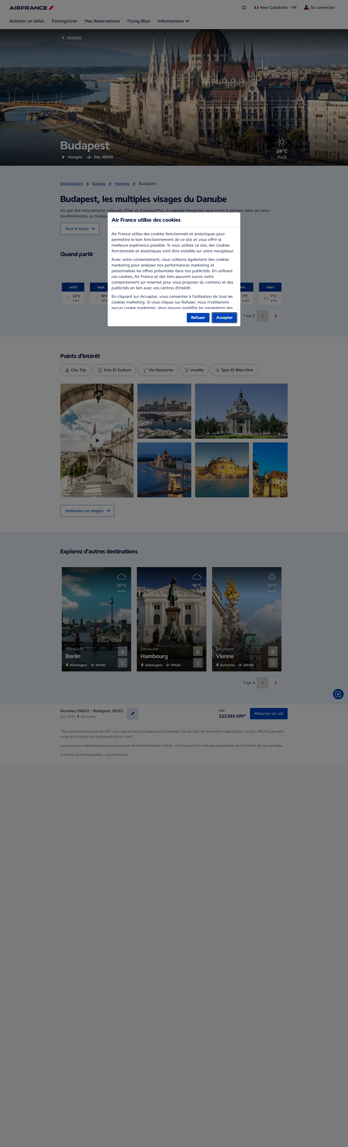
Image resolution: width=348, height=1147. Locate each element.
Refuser (198, 317)
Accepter (224, 317)
